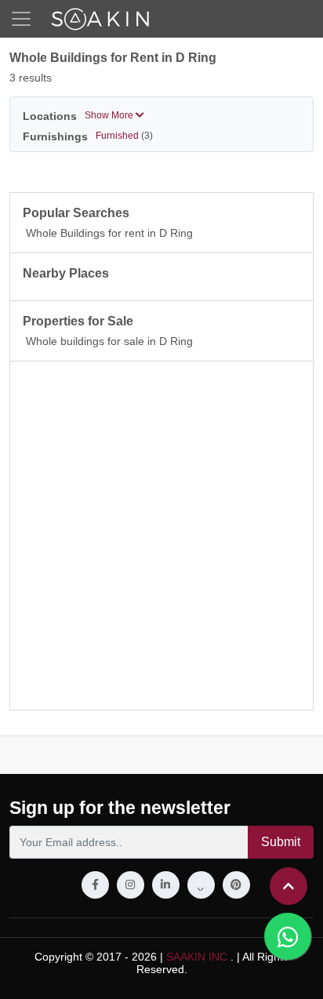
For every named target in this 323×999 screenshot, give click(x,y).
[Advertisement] (161, 535)
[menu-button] (21, 19)
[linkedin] (166, 885)
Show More (110, 115)
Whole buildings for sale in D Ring (109, 341)
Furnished (124, 135)
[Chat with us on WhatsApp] (287, 936)
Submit (280, 841)
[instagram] (130, 885)
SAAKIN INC (196, 956)
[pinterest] (236, 885)
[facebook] (95, 885)
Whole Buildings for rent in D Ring (109, 233)
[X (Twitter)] (201, 885)
